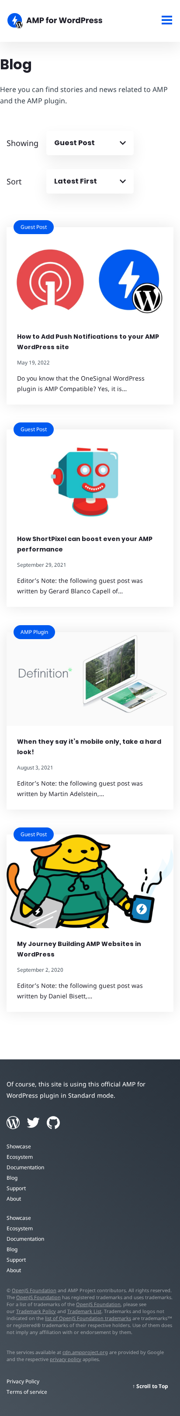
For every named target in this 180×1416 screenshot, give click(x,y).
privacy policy (65, 1359)
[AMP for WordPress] (67, 22)
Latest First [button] (75, 181)
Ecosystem (20, 1157)
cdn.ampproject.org (85, 1352)
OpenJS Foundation (34, 1290)
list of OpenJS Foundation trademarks (88, 1318)
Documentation (25, 1167)
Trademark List (84, 1311)
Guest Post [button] (74, 143)
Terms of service (27, 1392)
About (14, 1198)
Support (16, 1188)
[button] (90, 708)
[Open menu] (167, 21)
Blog (12, 1177)
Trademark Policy (36, 1311)
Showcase (19, 1146)
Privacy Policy (23, 1381)
